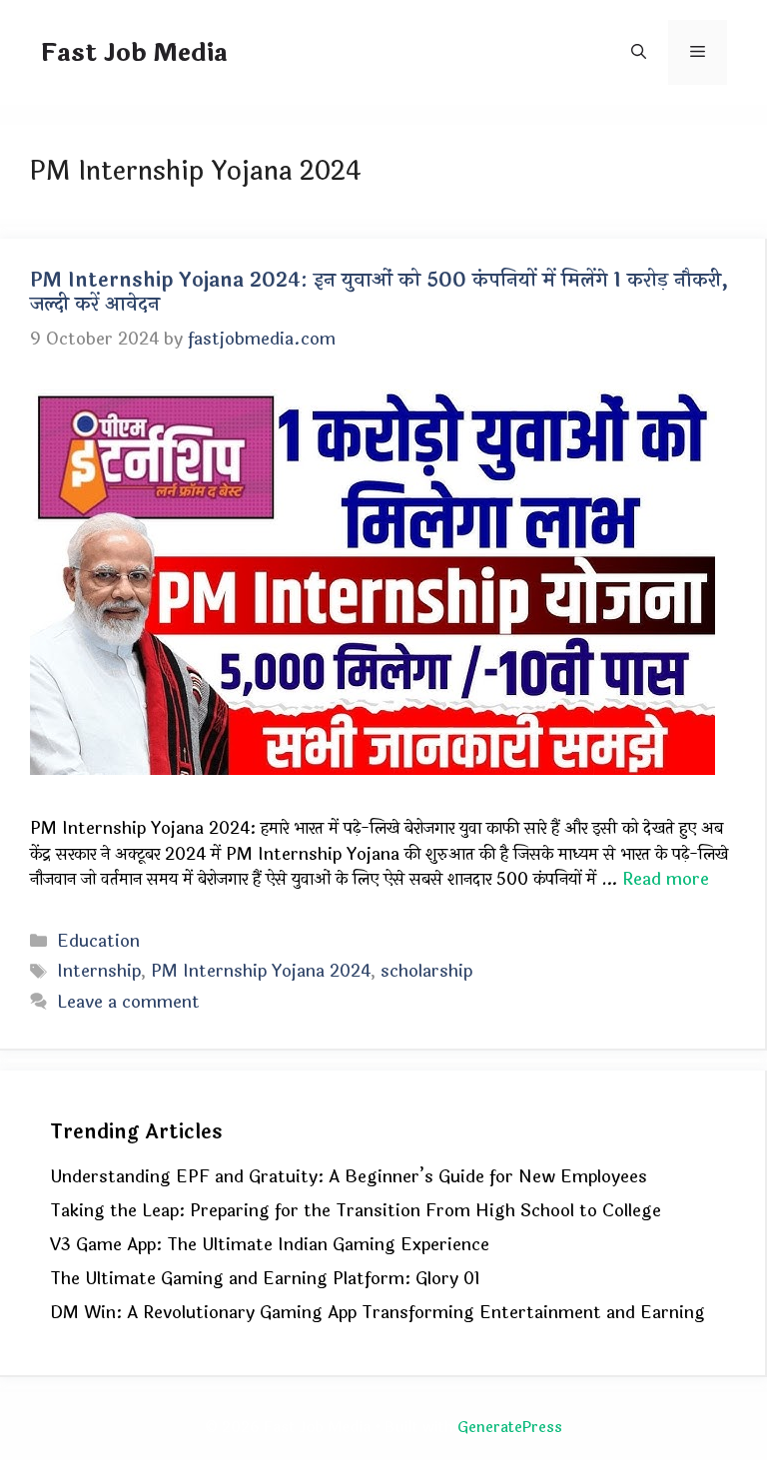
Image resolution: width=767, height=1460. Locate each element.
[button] (638, 52)
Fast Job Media (134, 53)
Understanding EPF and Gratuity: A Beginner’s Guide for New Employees (348, 1176)
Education (98, 941)
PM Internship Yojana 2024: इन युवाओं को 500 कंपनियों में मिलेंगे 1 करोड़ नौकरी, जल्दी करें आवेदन (379, 292)
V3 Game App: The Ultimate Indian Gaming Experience (269, 1244)
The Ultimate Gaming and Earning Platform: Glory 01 (265, 1278)
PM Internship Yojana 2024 (261, 971)
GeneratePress (509, 1427)
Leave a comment (128, 1002)
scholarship (426, 971)
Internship (99, 971)
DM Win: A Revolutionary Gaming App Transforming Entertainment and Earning (377, 1312)
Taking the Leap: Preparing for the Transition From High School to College (355, 1210)
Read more (665, 879)
